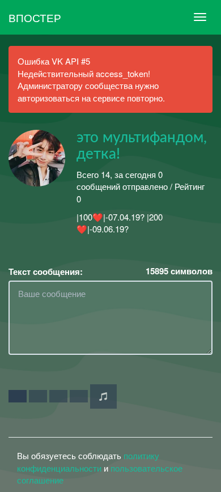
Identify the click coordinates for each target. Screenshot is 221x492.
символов (179, 271)
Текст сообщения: (45, 272)
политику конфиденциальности (88, 461)
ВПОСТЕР (34, 17)
